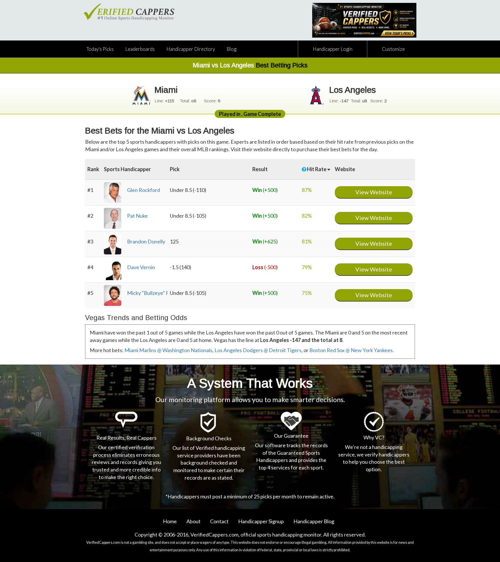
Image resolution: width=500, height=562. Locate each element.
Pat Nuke (137, 215)
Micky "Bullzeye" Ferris (153, 293)
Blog (231, 49)
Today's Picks (100, 49)
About (193, 521)
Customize (393, 49)
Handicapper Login (332, 49)
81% (307, 241)
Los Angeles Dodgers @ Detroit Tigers (258, 350)
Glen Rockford (143, 190)
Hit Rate (317, 169)
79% (307, 267)
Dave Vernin (141, 267)
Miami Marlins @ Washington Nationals (168, 350)
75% (307, 293)
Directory (190, 49)
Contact (219, 521)
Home (170, 521)
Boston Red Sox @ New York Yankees (351, 350)
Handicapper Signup (261, 521)
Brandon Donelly (146, 241)
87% (307, 190)
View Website (373, 191)
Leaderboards (140, 49)
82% (307, 215)
